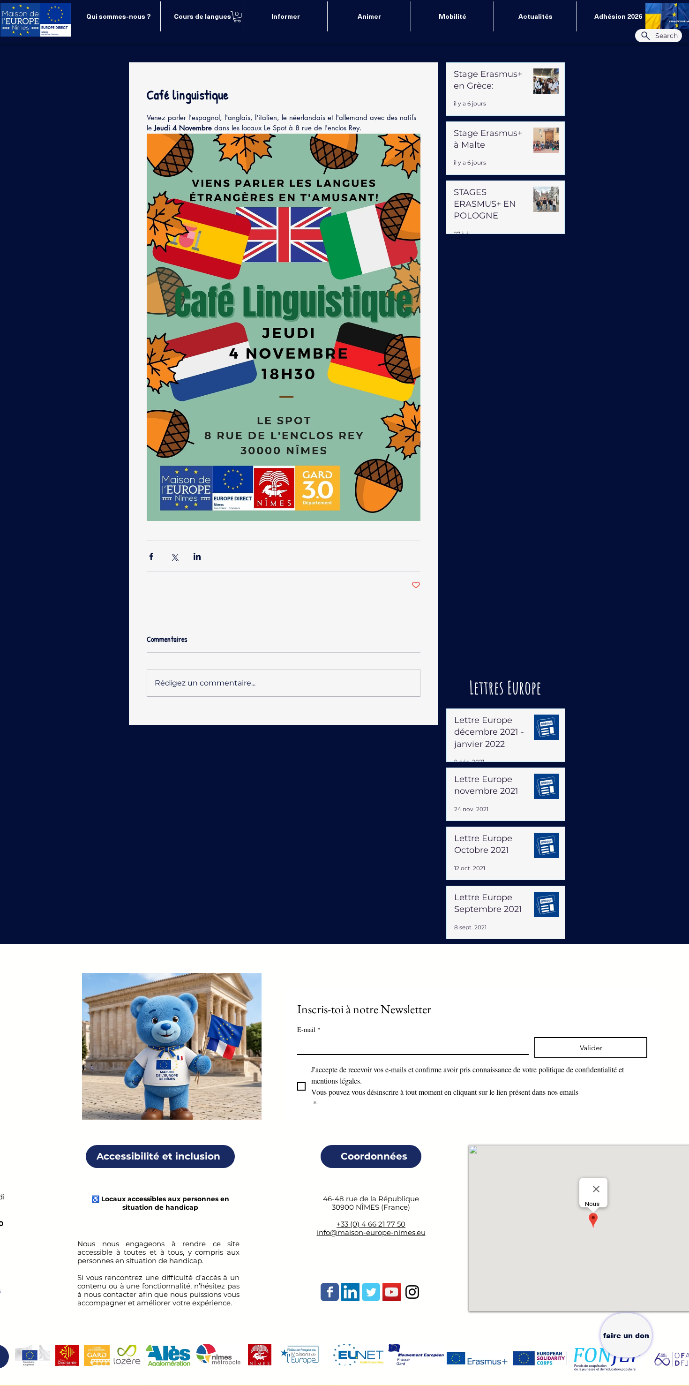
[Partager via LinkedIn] (197, 556)
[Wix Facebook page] (330, 1292)
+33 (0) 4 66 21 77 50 (371, 1224)
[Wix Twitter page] (371, 1292)
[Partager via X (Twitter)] (174, 556)
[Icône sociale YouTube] (391, 1292)
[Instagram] (412, 1292)
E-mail (309, 1029)
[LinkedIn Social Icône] (350, 1292)
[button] (237, 17)
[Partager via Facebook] (151, 556)
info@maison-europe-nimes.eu (371, 1232)
